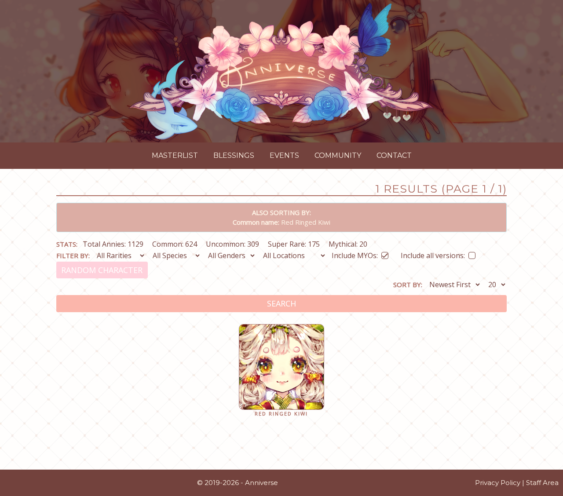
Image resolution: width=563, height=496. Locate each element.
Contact (394, 155)
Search (281, 303)
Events (284, 155)
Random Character (102, 270)
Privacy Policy (497, 482)
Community (337, 155)
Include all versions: (433, 254)
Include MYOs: (355, 254)
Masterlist (175, 155)
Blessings (233, 155)
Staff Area (542, 482)
